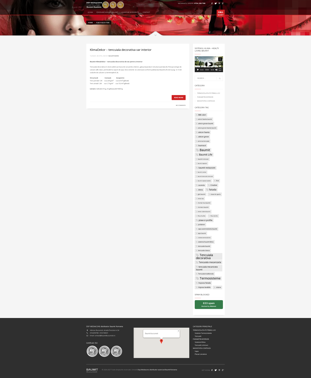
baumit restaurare (207, 167)
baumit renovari (203, 159)
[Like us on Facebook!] (212, 370)
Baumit (205, 150)
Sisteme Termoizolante (203, 333)
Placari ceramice (201, 354)
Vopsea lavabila (204, 287)
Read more (178, 97)
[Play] (198, 70)
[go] (161, 5)
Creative (213, 185)
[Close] (178, 331)
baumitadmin (114, 56)
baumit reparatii (202, 163)
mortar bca (201, 198)
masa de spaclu (216, 194)
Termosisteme (210, 278)
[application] (209, 64)
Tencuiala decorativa (204, 256)
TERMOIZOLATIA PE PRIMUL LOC (208, 93)
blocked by (211, 305)
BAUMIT (221, 13)
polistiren (201, 225)
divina (200, 190)
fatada (212, 189)
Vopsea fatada (204, 283)
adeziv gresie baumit (205, 123)
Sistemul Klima (200, 342)
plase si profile (205, 220)
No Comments (181, 105)
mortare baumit (203, 207)
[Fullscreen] (220, 70)
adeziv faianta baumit (205, 119)
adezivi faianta (203, 132)
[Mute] (216, 70)
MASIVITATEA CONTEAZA (206, 101)
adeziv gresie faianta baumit (207, 128)
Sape (197, 351)
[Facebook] (212, 3)
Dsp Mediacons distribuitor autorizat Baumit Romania (157, 370)
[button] (209, 64)
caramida (201, 185)
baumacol (202, 145)
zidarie (218, 287)
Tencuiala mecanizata (210, 262)
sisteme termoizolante (204, 237)
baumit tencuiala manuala (205, 176)
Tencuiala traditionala (206, 274)
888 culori (202, 115)
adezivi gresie (203, 136)
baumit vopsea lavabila (204, 181)
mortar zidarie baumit (204, 211)
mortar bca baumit (204, 203)
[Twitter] (215, 3)
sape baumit (202, 233)
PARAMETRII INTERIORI (205, 97)
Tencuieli (198, 336)
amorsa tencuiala (203, 141)
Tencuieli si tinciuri (201, 345)
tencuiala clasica (204, 250)
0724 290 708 (199, 3)
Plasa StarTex (214, 216)
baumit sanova (202, 172)
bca (217, 181)
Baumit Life (205, 154)
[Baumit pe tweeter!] (215, 370)
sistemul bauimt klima (205, 242)
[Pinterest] (219, 3)
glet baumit (201, 194)
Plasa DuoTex (201, 216)
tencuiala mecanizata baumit (207, 268)
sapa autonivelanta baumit (207, 229)
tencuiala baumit (204, 246)
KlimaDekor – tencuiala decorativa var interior (120, 50)
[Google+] (223, 3)
